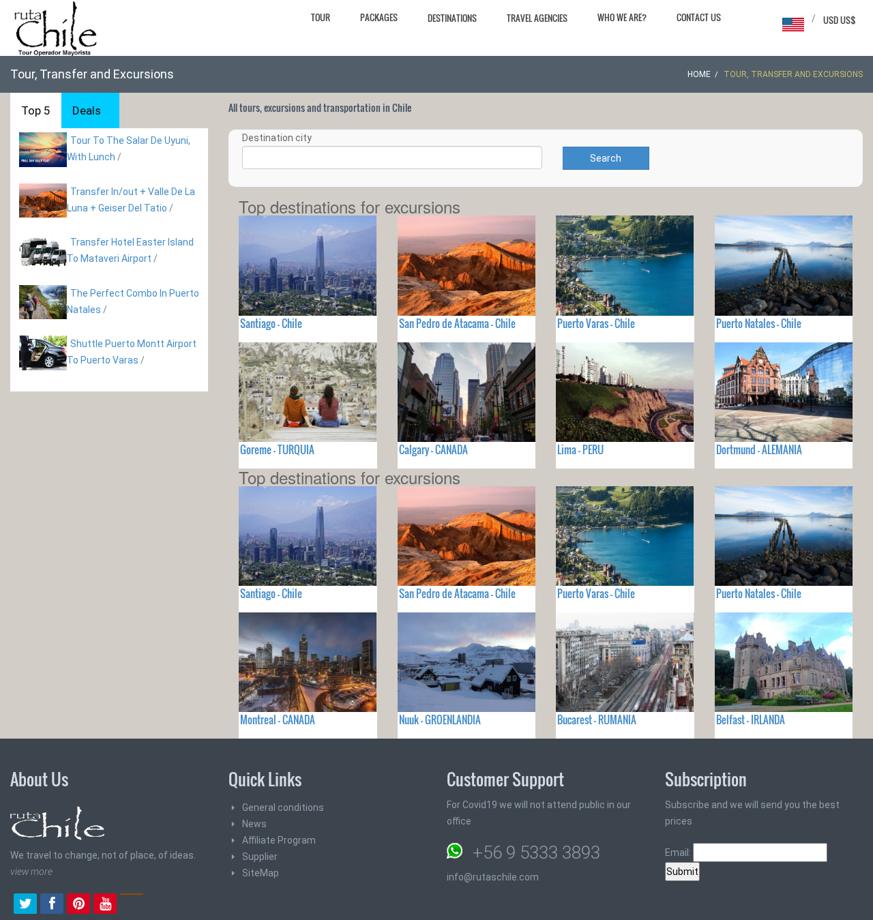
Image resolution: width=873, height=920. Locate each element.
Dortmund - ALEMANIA (759, 449)
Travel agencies (537, 18)
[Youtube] (105, 905)
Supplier (260, 856)
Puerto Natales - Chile (758, 323)
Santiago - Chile (271, 323)
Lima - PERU (580, 449)
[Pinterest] (78, 905)
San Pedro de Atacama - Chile (457, 323)
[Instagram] (131, 905)
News (254, 823)
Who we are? (622, 17)
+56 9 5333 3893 (536, 852)
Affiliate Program (279, 840)
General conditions (283, 807)
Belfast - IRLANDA (750, 719)
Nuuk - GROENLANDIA (440, 719)
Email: (679, 852)
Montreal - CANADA (277, 719)
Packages (379, 17)
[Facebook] (51, 905)
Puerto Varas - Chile (596, 323)
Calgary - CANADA (433, 449)
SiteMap (260, 872)
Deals (86, 110)
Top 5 (35, 110)
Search (605, 158)
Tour (320, 17)
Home (699, 74)
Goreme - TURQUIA (277, 449)
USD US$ (839, 20)
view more (31, 871)
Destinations (452, 18)
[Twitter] (25, 905)
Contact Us (699, 17)
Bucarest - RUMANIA (596, 719)
